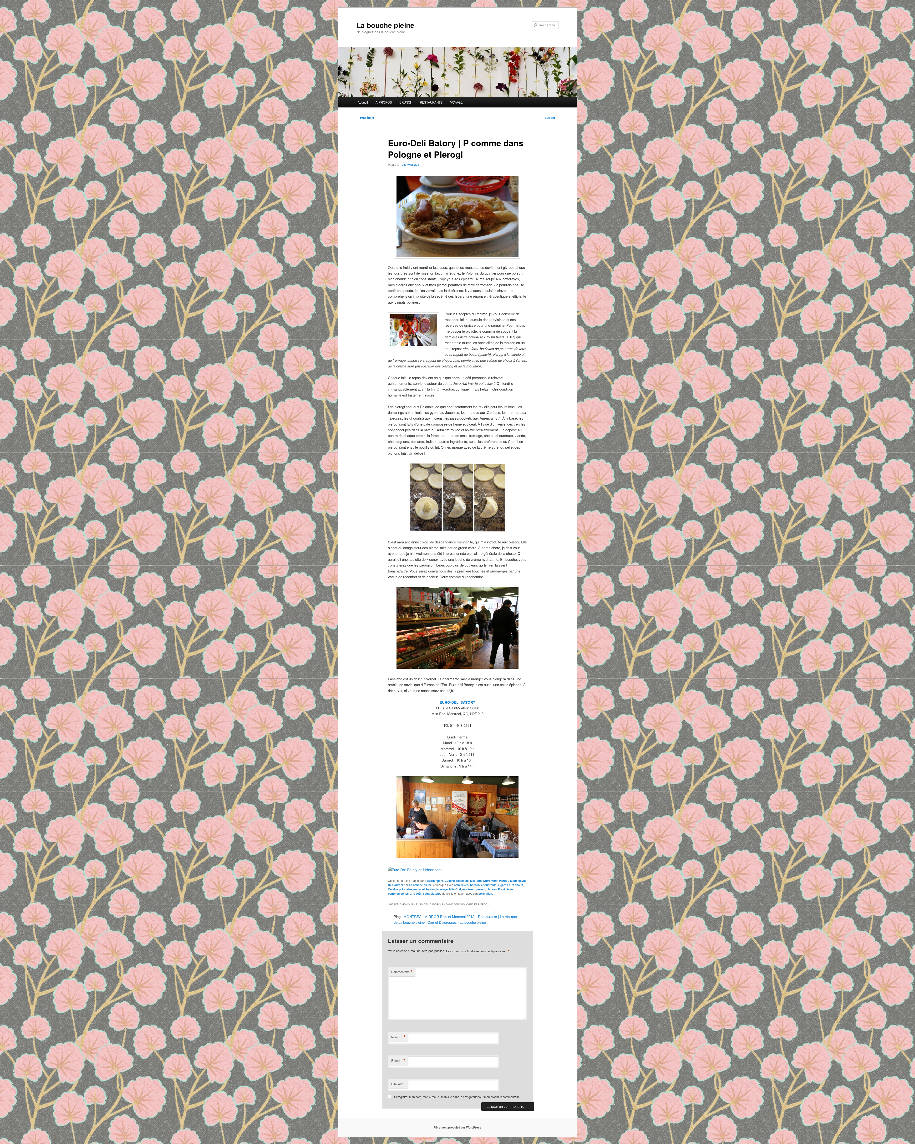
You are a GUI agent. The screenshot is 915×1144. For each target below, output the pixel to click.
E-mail (398, 1060)
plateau (492, 889)
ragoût (417, 893)
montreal (468, 889)
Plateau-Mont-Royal (512, 880)
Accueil (363, 102)
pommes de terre (399, 893)
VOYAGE (456, 102)
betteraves (461, 885)
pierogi (480, 889)
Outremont (490, 880)
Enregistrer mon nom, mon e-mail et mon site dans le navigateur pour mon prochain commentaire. (457, 1097)
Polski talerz (506, 889)
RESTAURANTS (431, 102)
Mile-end (476, 880)
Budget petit (435, 880)
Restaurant (395, 885)
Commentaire (402, 972)
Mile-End (455, 889)
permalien (485, 893)
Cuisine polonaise (457, 880)
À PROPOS (384, 102)
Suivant (552, 117)
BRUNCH (405, 102)
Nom (398, 1037)
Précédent (365, 117)
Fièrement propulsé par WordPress (457, 1127)
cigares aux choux (510, 885)
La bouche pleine (385, 25)
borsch (475, 885)
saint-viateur (431, 893)
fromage (442, 889)
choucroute (489, 885)
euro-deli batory (424, 889)
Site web (397, 1084)
